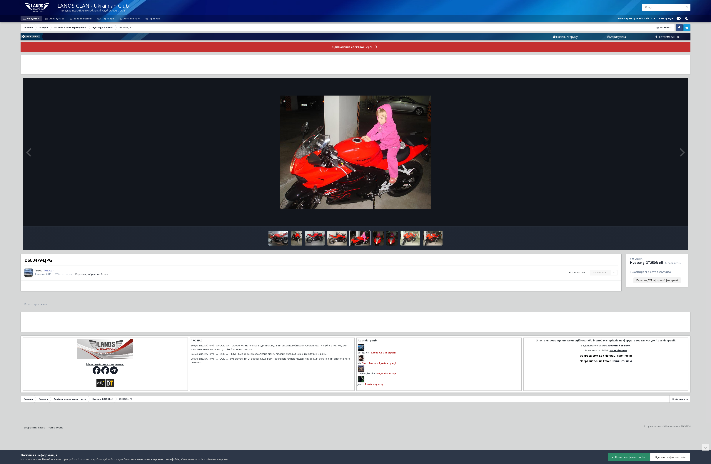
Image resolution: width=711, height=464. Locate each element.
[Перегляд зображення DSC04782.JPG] (337, 238)
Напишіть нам (618, 350)
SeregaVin (363, 352)
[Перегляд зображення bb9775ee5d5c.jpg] (278, 238)
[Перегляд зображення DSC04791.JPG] (410, 238)
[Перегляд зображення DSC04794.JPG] (360, 238)
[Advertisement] (355, 64)
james (361, 384)
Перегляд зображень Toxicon (92, 274)
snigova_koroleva (367, 373)
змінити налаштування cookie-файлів (158, 459)
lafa (359, 363)
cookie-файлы (46, 459)
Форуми (32, 18)
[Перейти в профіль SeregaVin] (361, 347)
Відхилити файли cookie (670, 457)
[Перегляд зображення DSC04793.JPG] (378, 238)
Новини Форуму (530, 37)
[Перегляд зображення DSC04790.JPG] (433, 238)
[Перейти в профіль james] (361, 379)
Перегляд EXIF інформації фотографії (657, 280)
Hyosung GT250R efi (646, 262)
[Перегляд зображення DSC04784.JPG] (296, 238)
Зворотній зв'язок (34, 427)
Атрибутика (56, 18)
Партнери (107, 18)
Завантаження (82, 18)
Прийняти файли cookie (630, 457)
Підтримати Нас (631, 37)
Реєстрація (666, 18)
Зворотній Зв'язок (618, 345)
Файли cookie (55, 427)
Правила (154, 18)
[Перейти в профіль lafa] (361, 358)
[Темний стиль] (686, 18)
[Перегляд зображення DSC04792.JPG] (392, 238)
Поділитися (578, 272)
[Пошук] (686, 7)
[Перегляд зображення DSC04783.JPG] (315, 238)
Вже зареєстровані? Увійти (636, 18)
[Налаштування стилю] (679, 18)
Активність (130, 18)
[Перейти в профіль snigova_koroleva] (361, 368)
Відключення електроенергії (352, 47)
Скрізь (675, 7)
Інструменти (672, 219)
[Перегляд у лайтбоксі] (355, 152)
